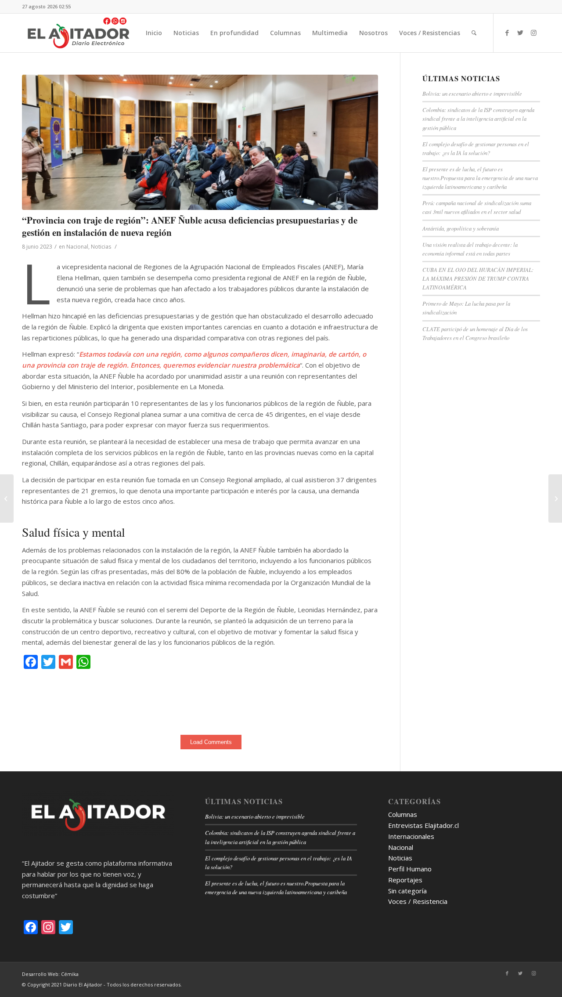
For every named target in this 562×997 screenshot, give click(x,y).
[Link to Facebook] (507, 32)
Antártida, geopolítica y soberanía (460, 228)
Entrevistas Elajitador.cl (423, 825)
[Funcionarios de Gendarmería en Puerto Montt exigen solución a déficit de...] (555, 498)
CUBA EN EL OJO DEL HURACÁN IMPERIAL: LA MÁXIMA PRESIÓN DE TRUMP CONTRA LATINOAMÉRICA (477, 278)
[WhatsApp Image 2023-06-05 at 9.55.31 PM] (200, 142)
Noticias (101, 246)
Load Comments (211, 742)
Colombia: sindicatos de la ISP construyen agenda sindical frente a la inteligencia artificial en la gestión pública (478, 118)
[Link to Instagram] (533, 32)
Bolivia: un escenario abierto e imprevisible (472, 93)
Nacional (77, 246)
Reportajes (405, 879)
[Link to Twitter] (520, 32)
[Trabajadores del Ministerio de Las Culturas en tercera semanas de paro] (7, 498)
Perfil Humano (410, 868)
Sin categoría (407, 890)
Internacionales (411, 836)
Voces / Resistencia (417, 901)
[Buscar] (474, 33)
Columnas (402, 814)
